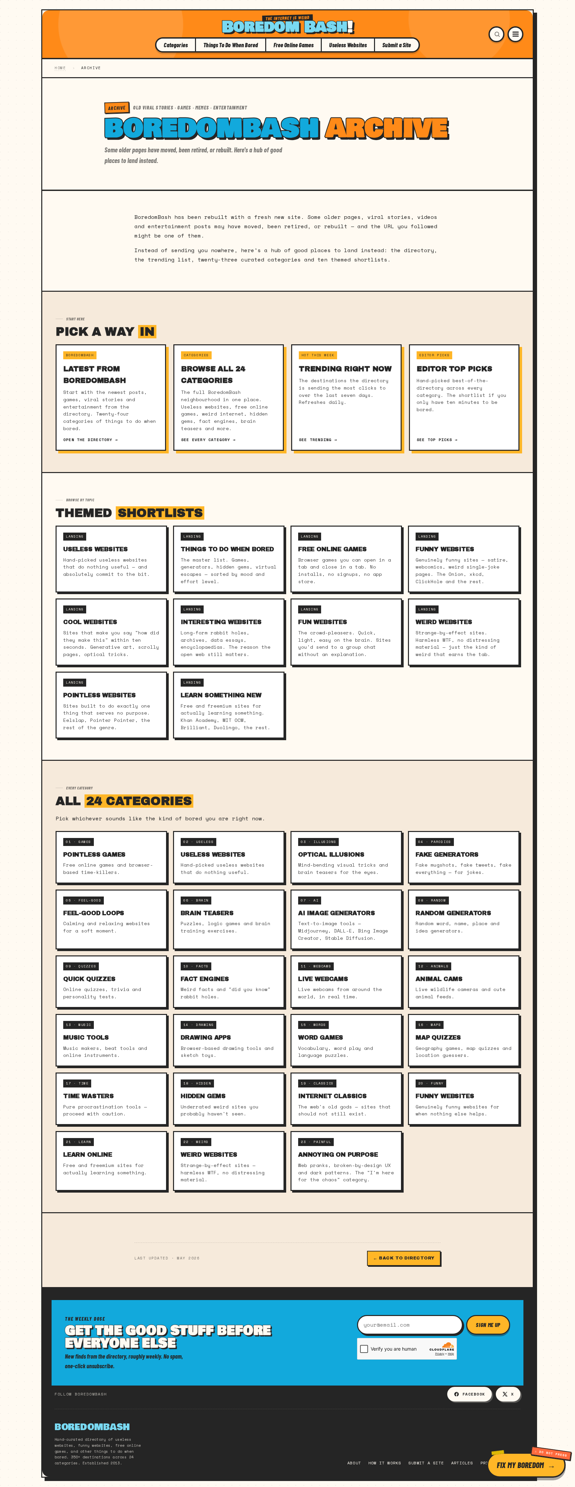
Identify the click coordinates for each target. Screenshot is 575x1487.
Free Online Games (293, 45)
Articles (462, 1463)
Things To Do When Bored (230, 45)
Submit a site (426, 1463)
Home (60, 68)
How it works (384, 1463)
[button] (496, 34)
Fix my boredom (520, 1465)
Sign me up (488, 1324)
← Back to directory (404, 1258)
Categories (176, 45)
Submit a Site (396, 45)
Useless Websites (348, 45)
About (354, 1463)
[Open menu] (515, 34)
